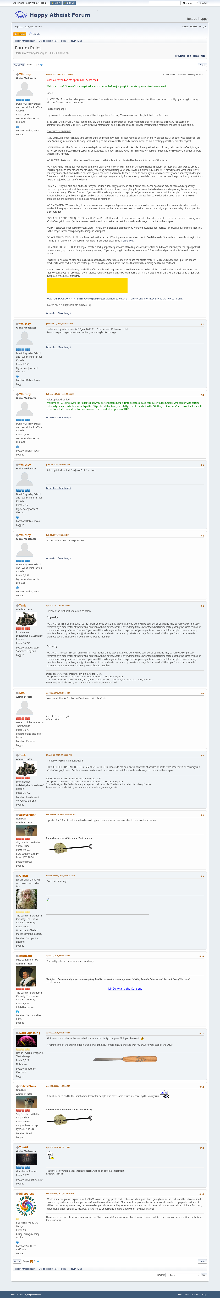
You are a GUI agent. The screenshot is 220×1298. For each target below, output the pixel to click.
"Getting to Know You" (165, 406)
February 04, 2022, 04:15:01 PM (60, 1193)
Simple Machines (34, 1295)
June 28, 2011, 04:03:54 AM (58, 464)
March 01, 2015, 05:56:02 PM (59, 755)
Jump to (160, 1274)
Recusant (25, 956)
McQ (22, 693)
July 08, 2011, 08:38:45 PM (57, 535)
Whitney (25, 74)
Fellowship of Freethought (58, 313)
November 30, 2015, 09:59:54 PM (60, 814)
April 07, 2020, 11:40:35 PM (58, 1086)
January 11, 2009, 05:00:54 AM (59, 74)
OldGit (23, 876)
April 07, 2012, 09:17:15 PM (58, 692)
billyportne (26, 1193)
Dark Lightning (29, 1033)
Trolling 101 (127, 240)
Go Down (19, 64)
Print (202, 64)
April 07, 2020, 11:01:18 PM (58, 1032)
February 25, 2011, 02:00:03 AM (60, 394)
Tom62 (23, 1147)
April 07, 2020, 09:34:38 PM (58, 955)
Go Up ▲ (205, 1294)
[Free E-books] (17, 1241)
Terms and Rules (191, 1294)
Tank (22, 605)
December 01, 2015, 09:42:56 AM (60, 875)
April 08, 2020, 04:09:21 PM (58, 1147)
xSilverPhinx (27, 815)
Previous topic (183, 55)
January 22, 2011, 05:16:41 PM (59, 323)
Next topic (199, 55)
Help (180, 1294)
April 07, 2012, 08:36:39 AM (58, 605)
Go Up (17, 1261)
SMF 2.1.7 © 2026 (18, 1295)
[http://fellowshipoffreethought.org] (17, 126)
